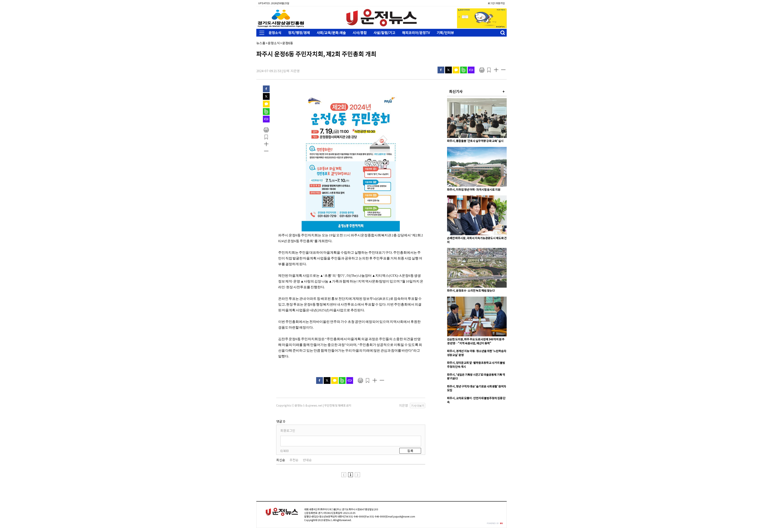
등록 (410, 450)
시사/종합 (360, 32)
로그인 (491, 3)
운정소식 (275, 32)
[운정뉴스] (381, 25)
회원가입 (500, 3)
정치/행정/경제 (299, 32)
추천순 (294, 459)
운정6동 (287, 43)
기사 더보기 (417, 406)
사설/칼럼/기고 (384, 32)
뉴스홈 (260, 43)
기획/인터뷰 (445, 32)
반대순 (307, 459)
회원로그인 (287, 430)
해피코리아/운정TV (416, 32)
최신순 (280, 459)
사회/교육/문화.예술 (331, 32)
